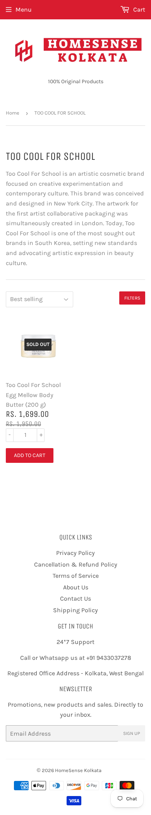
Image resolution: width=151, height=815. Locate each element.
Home (12, 113)
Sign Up (131, 733)
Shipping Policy (75, 610)
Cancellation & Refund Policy (75, 564)
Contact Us (75, 598)
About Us (75, 587)
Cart (138, 9)
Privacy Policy (75, 552)
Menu (23, 9)
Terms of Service (76, 575)
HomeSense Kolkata (78, 770)
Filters (132, 298)
